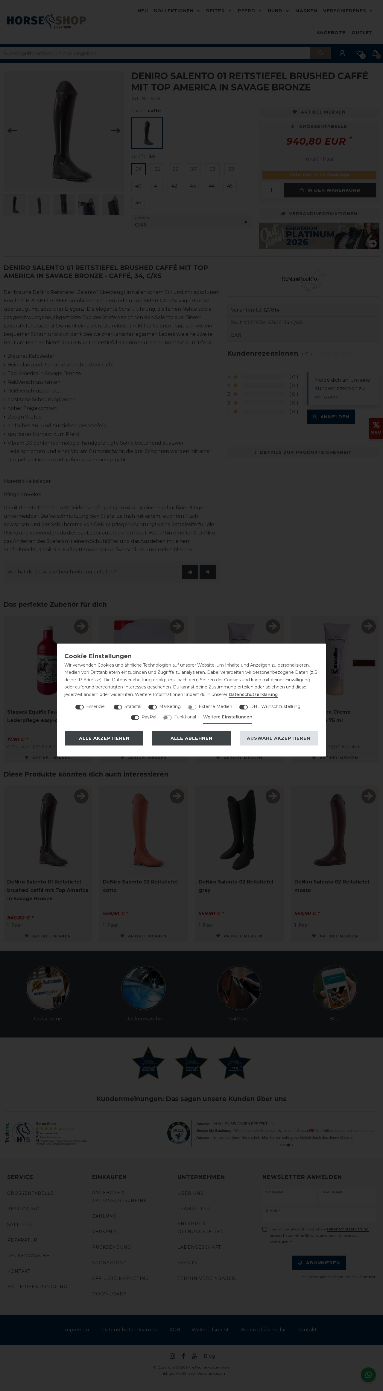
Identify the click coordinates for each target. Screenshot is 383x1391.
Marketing (170, 706)
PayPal (149, 717)
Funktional (185, 717)
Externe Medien (215, 706)
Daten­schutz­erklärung (253, 694)
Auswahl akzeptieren (278, 738)
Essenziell (96, 706)
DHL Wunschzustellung (275, 706)
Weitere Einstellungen (227, 717)
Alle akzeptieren (104, 738)
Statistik (132, 706)
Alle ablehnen (191, 738)
